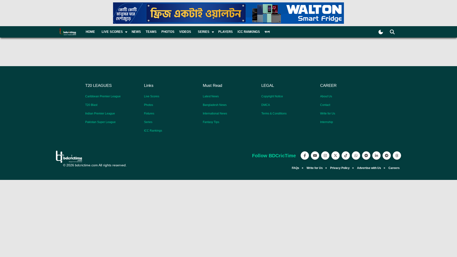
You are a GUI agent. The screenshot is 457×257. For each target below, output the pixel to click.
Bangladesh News (215, 105)
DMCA (265, 105)
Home (90, 32)
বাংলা (267, 32)
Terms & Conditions (274, 113)
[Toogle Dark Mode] (380, 32)
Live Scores (151, 96)
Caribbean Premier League (103, 96)
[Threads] (397, 155)
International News (215, 113)
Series (148, 122)
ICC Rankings (249, 32)
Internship (326, 122)
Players (225, 32)
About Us (326, 96)
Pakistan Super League (100, 122)
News (136, 32)
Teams (151, 32)
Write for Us (327, 113)
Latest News (211, 96)
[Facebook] (305, 155)
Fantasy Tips (211, 122)
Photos (167, 32)
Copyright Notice (272, 96)
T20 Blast (91, 105)
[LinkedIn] (376, 155)
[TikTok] (346, 155)
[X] (335, 155)
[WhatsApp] (356, 155)
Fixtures (149, 113)
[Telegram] (386, 155)
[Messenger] (366, 155)
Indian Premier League (100, 113)
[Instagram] (325, 155)
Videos (185, 32)
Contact (325, 105)
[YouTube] (315, 155)
